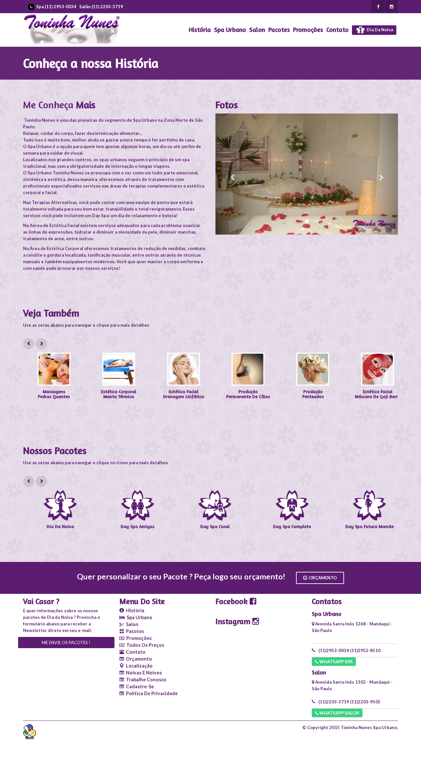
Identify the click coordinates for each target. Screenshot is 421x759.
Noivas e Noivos (143, 672)
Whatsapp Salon (338, 713)
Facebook (232, 601)
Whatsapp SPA (335, 661)
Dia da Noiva (379, 29)
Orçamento (322, 577)
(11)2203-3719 (333, 701)
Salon (257, 30)
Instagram (233, 621)
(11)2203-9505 (365, 701)
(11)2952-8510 (365, 650)
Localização (138, 666)
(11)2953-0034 (333, 650)
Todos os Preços (144, 645)
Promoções (308, 30)
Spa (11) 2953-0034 (56, 6)
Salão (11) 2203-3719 (101, 6)
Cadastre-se (139, 686)
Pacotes (279, 30)
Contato (337, 30)
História (200, 30)
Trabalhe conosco (145, 679)
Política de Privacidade (151, 693)
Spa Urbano (230, 30)
